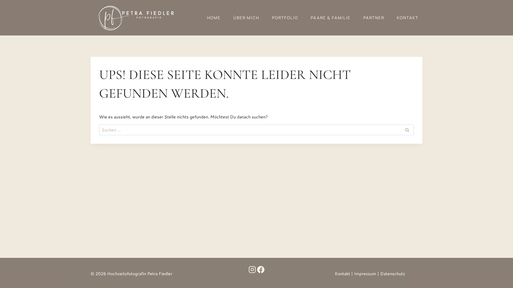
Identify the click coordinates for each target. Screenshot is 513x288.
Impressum (365, 273)
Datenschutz (392, 273)
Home (214, 18)
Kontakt (407, 18)
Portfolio (285, 18)
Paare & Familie (331, 18)
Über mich (246, 18)
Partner (373, 18)
